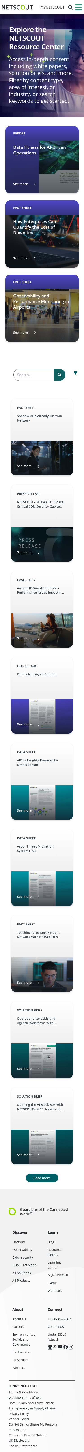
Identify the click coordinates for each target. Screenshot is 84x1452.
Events (53, 1283)
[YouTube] (60, 1347)
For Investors (22, 1352)
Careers (18, 1326)
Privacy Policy (19, 1413)
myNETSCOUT (52, 7)
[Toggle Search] (70, 7)
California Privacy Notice (27, 1435)
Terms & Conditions (23, 1392)
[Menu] (78, 7)
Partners (18, 1367)
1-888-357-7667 (59, 1319)
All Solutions (21, 1273)
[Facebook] (65, 1347)
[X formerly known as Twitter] (55, 1346)
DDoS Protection (24, 1265)
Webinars (55, 1290)
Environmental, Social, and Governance (23, 1339)
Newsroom (20, 1360)
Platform (18, 1242)
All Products (21, 1280)
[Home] (17, 7)
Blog (51, 1242)
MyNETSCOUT (58, 1275)
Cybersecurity (22, 1257)
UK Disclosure (19, 1440)
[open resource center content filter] (75, 373)
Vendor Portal (19, 1419)
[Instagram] (71, 1347)
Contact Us (56, 1326)
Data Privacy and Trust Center (31, 1403)
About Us (19, 1319)
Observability (22, 1249)
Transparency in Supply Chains (32, 1408)
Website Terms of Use (25, 1397)
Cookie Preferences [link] (23, 1446)
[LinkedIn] (50, 1347)
